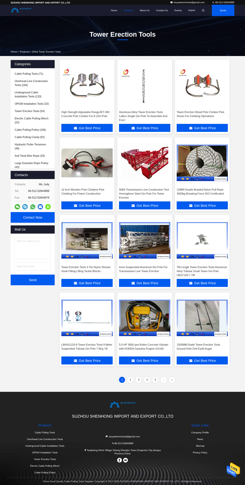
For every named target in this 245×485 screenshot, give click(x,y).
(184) (31, 83)
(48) (30, 146)
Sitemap (200, 445)
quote (223, 10)
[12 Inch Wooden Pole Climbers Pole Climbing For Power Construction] (87, 162)
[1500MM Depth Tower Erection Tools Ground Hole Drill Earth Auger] (202, 317)
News (200, 439)
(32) (32, 103)
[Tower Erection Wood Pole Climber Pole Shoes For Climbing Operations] (202, 85)
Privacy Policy (200, 452)
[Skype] (25, 207)
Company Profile (200, 432)
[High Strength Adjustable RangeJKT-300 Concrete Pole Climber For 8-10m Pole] (87, 85)
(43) (31, 165)
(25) (30, 155)
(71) (29, 73)
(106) (30, 129)
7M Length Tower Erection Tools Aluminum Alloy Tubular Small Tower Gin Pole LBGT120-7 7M (202, 271)
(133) (28, 94)
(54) (30, 111)
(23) (31, 120)
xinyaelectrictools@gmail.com (189, 2)
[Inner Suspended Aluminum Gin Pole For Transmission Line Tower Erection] (144, 240)
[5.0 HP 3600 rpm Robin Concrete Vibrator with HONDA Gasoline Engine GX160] (144, 317)
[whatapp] (32, 206)
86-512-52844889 (224, 2)
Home (114, 10)
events (178, 10)
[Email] (40, 207)
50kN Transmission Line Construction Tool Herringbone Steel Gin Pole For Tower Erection (144, 193)
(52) (30, 137)
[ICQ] (48, 207)
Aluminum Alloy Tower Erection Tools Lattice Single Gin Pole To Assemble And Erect (143, 116)
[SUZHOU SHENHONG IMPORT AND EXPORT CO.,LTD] (21, 10)
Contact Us (162, 10)
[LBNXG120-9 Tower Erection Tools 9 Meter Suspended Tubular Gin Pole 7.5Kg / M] (87, 317)
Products (128, 10)
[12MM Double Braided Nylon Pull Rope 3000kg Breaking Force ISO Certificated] (202, 162)
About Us (145, 10)
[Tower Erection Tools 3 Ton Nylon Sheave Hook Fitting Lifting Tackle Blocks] (87, 240)
